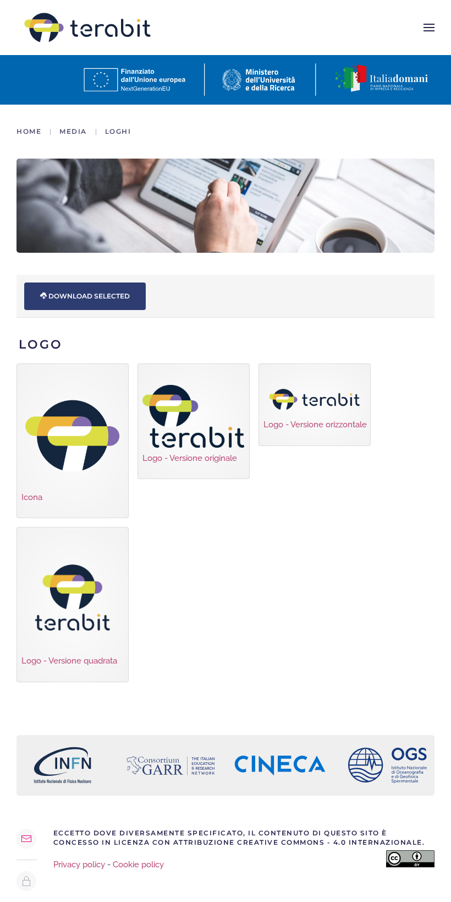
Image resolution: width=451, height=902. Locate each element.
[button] (429, 27)
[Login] (26, 881)
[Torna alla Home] (87, 27)
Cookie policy (138, 865)
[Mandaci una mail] (26, 839)
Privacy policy (79, 865)
